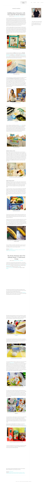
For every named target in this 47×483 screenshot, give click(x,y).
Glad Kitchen (20, 472)
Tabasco (17, 473)
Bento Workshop (16, 249)
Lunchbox (20, 249)
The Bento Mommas (13, 250)
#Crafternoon (24, 292)
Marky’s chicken (12, 362)
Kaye (8, 221)
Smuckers (15, 473)
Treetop (24, 473)
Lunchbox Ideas (8, 473)
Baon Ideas (14, 472)
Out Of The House (11, 471)
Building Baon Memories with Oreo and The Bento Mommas (16, 13)
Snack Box (9, 250)
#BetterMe (10, 249)
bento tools (20, 125)
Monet (17, 335)
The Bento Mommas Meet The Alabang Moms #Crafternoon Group (16, 257)
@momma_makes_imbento (9, 267)
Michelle (7, 268)
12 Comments (21, 260)
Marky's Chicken (12, 473)
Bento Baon (13, 249)
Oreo (21, 249)
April (15, 335)
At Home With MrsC (23, 2)
